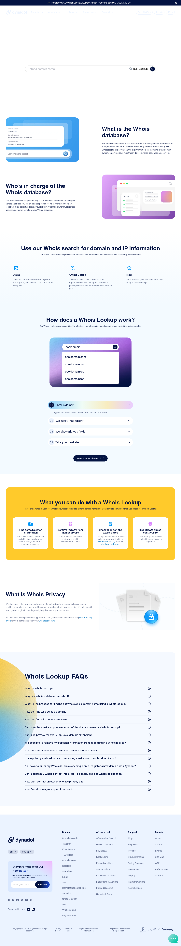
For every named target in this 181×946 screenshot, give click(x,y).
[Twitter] (22, 900)
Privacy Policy (58, 930)
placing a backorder (110, 544)
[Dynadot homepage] (16, 12)
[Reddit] (31, 900)
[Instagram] (13, 900)
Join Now (42, 884)
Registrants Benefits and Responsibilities (120, 930)
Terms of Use (69, 930)
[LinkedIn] (17, 900)
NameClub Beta (104, 894)
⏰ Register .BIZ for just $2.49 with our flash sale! (89, 2)
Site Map (159, 856)
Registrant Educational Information (88, 930)
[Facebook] (9, 900)
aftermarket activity (106, 541)
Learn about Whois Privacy (89, 78)
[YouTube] (26, 900)
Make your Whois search (89, 458)
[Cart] (170, 12)
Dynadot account (47, 621)
